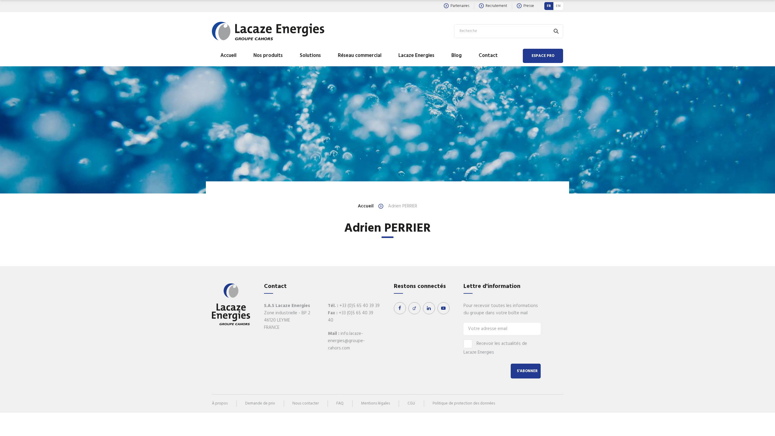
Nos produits (268, 55)
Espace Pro (543, 56)
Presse (528, 6)
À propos (220, 403)
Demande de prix (260, 403)
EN (558, 6)
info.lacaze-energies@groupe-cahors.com (346, 341)
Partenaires (459, 6)
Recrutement (496, 6)
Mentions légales (375, 403)
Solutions (310, 55)
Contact (488, 55)
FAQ (340, 403)
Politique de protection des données (464, 403)
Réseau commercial (359, 55)
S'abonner (527, 371)
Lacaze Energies (416, 55)
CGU (411, 403)
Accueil (228, 55)
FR (549, 6)
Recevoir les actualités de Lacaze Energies (495, 348)
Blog (456, 55)
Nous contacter (305, 403)
